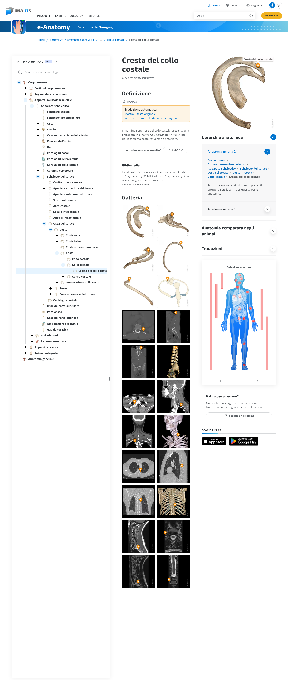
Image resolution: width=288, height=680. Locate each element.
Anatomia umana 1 (221, 209)
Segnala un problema (241, 415)
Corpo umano (217, 160)
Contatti (235, 5)
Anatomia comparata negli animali (228, 230)
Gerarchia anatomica (222, 137)
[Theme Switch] (275, 5)
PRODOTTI (44, 16)
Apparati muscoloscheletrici (227, 164)
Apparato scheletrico (222, 168)
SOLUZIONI (77, 16)
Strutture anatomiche (80, 39)
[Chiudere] (25, 88)
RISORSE (94, 16)
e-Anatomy (56, 39)
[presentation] (220, 380)
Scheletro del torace (254, 168)
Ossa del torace (218, 172)
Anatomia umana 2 (222, 151)
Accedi (216, 5)
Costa (248, 172)
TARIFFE (60, 16)
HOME (41, 39)
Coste (237, 172)
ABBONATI (271, 15)
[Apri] (19, 82)
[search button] (251, 15)
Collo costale (115, 39)
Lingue (254, 5)
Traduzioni (212, 248)
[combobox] (220, 15)
